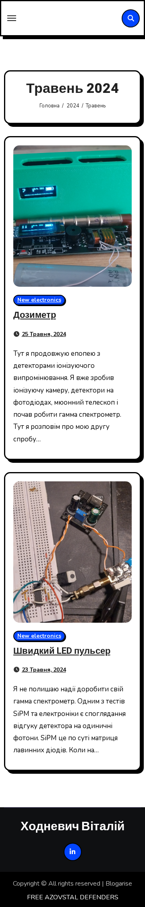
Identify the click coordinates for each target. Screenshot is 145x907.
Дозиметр (34, 315)
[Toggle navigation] (11, 18)
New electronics (39, 300)
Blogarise (119, 883)
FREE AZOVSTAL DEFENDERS (72, 897)
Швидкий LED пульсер (61, 651)
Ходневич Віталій (72, 826)
